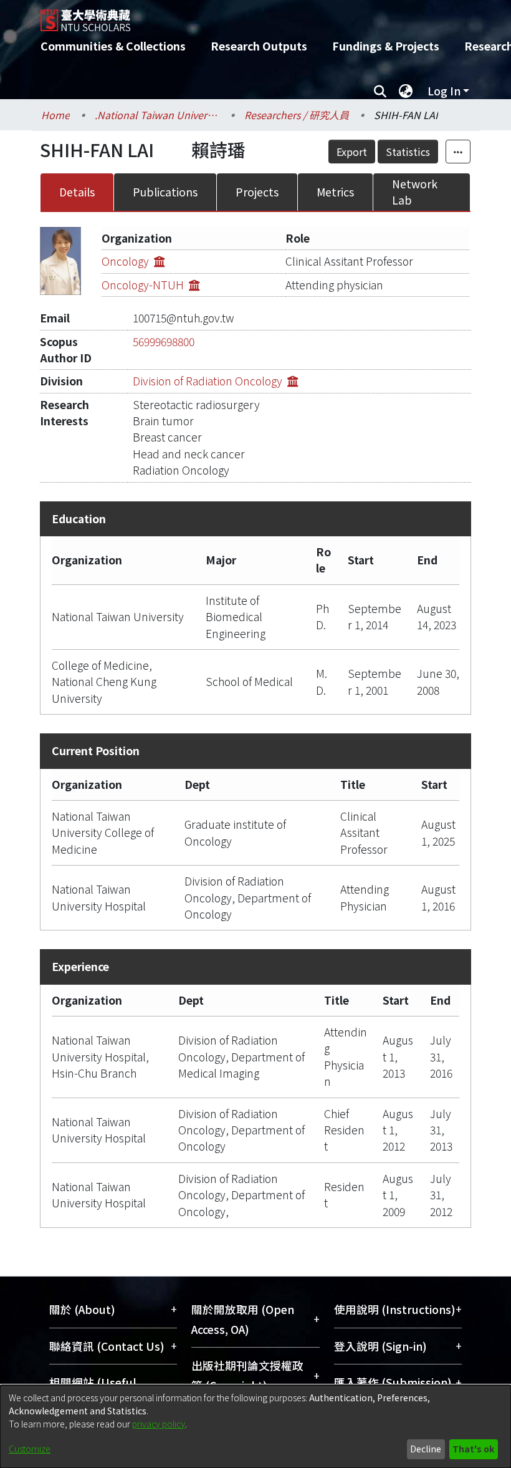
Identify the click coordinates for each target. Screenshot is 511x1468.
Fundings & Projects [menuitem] (385, 46)
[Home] (265, 15)
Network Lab (414, 192)
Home (55, 114)
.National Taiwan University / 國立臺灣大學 (157, 114)
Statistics (408, 151)
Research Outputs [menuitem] (259, 46)
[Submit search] (380, 91)
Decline (425, 1448)
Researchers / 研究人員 (296, 114)
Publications (165, 192)
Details (77, 192)
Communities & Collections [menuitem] (113, 46)
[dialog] (255, 1426)
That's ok (473, 1448)
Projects (257, 192)
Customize (29, 1448)
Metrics (335, 192)
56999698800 (163, 341)
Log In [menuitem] (444, 91)
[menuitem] (405, 91)
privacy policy (158, 1423)
